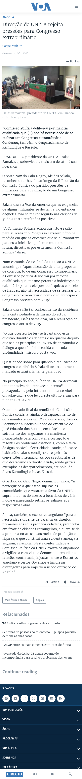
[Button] (73, 61)
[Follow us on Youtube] (15, 698)
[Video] (53, 774)
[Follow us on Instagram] (24, 698)
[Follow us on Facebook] (6, 698)
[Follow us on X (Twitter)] (33, 698)
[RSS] (60, 698)
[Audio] (35, 774)
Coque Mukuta (12, 46)
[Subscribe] (52, 698)
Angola (8, 17)
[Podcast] (42, 698)
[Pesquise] (70, 774)
